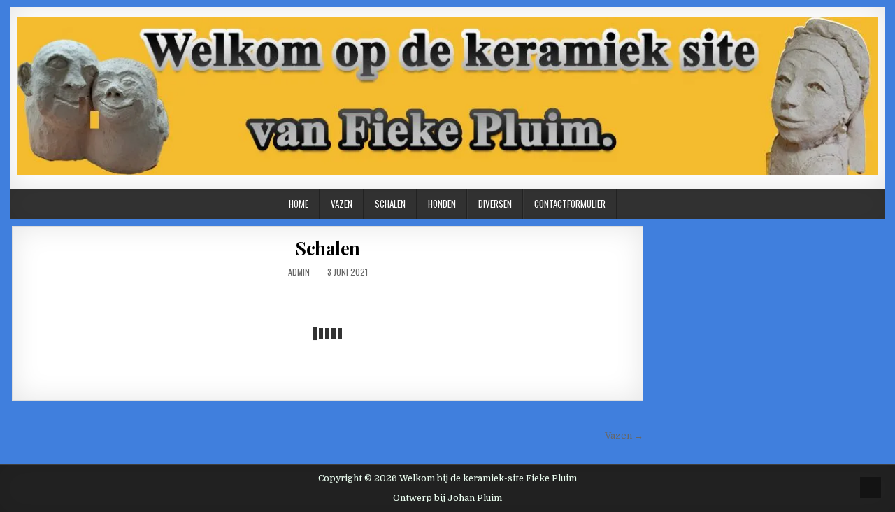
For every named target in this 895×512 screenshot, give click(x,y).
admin (299, 272)
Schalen (390, 204)
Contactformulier (570, 204)
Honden (442, 204)
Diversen (495, 204)
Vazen (341, 204)
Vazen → (624, 435)
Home (298, 204)
